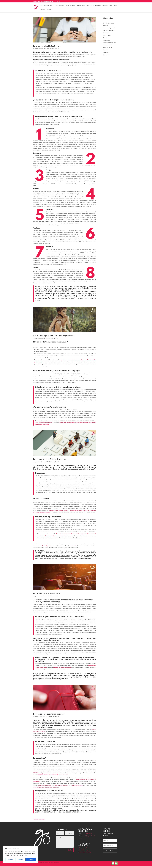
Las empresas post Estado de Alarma (49, 459)
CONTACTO (50, 9)
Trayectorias (106, 52)
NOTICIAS (43, 9)
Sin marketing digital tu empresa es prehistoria (54, 335)
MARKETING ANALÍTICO (46, 5)
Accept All (31, 859)
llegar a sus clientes (63, 774)
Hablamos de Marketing (109, 30)
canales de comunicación (44, 785)
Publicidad (105, 50)
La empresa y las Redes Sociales (47, 46)
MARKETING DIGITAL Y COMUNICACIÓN (65, 5)
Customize (10, 859)
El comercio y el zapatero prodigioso (48, 714)
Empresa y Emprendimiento (110, 28)
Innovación (106, 33)
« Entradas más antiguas (39, 819)
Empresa (105, 25)
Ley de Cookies (55, 862)
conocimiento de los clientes (48, 657)
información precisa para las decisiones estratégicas (45, 787)
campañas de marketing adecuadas (62, 667)
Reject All (21, 859)
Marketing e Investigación (109, 42)
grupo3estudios (39, 48)
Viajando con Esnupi (84, 848)
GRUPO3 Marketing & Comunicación (72, 297)
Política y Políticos (107, 47)
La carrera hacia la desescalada (46, 593)
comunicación (72, 546)
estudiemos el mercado (77, 785)
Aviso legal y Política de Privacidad (41, 862)
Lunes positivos (107, 35)
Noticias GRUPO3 (54, 48)
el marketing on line (46, 546)
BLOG (115, 5)
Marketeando (106, 40)
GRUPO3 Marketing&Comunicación (43, 422)
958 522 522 (89, 834)
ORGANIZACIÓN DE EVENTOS (84, 5)
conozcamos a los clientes (61, 785)
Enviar (70, 850)
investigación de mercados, (72, 657)
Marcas (105, 37)
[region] (20, 854)
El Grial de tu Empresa (108, 23)
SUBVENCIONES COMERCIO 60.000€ (102, 5)
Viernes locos (106, 54)
